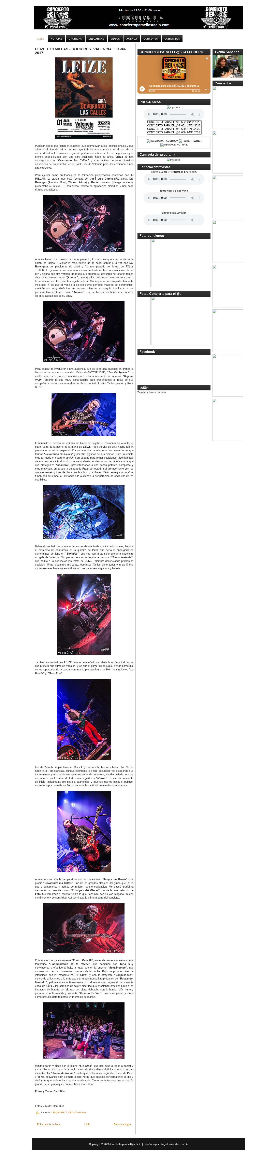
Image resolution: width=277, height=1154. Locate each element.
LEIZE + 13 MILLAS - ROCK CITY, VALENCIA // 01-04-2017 (80, 51)
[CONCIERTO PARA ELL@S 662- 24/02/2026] (174, 122)
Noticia (82, 1112)
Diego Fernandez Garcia (174, 1144)
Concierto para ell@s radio (125, 1144)
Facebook (171, 140)
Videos (115, 38)
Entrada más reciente (49, 1124)
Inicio (40, 38)
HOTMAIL (182, 144)
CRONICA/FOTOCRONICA (65, 1112)
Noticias (56, 38)
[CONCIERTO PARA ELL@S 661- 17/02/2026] (174, 125)
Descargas (96, 38)
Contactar (172, 38)
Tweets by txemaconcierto (151, 392)
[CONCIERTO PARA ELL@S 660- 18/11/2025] (174, 129)
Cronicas (75, 38)
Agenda (131, 38)
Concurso (151, 38)
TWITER (197, 140)
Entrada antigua (122, 1124)
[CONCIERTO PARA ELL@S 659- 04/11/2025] (174, 132)
